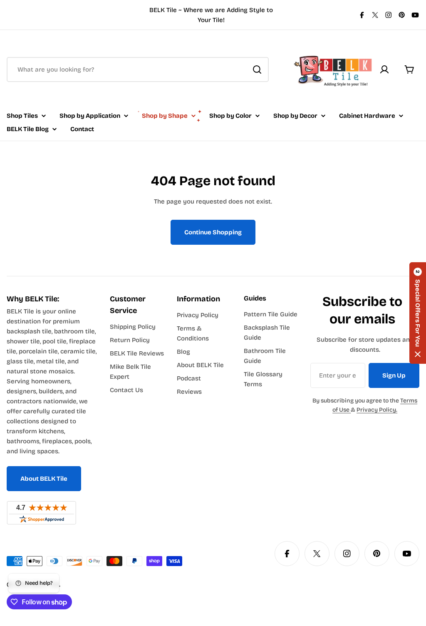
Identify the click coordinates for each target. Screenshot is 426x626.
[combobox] (138, 69)
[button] (417, 313)
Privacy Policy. (377, 409)
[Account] (384, 70)
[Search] (257, 70)
